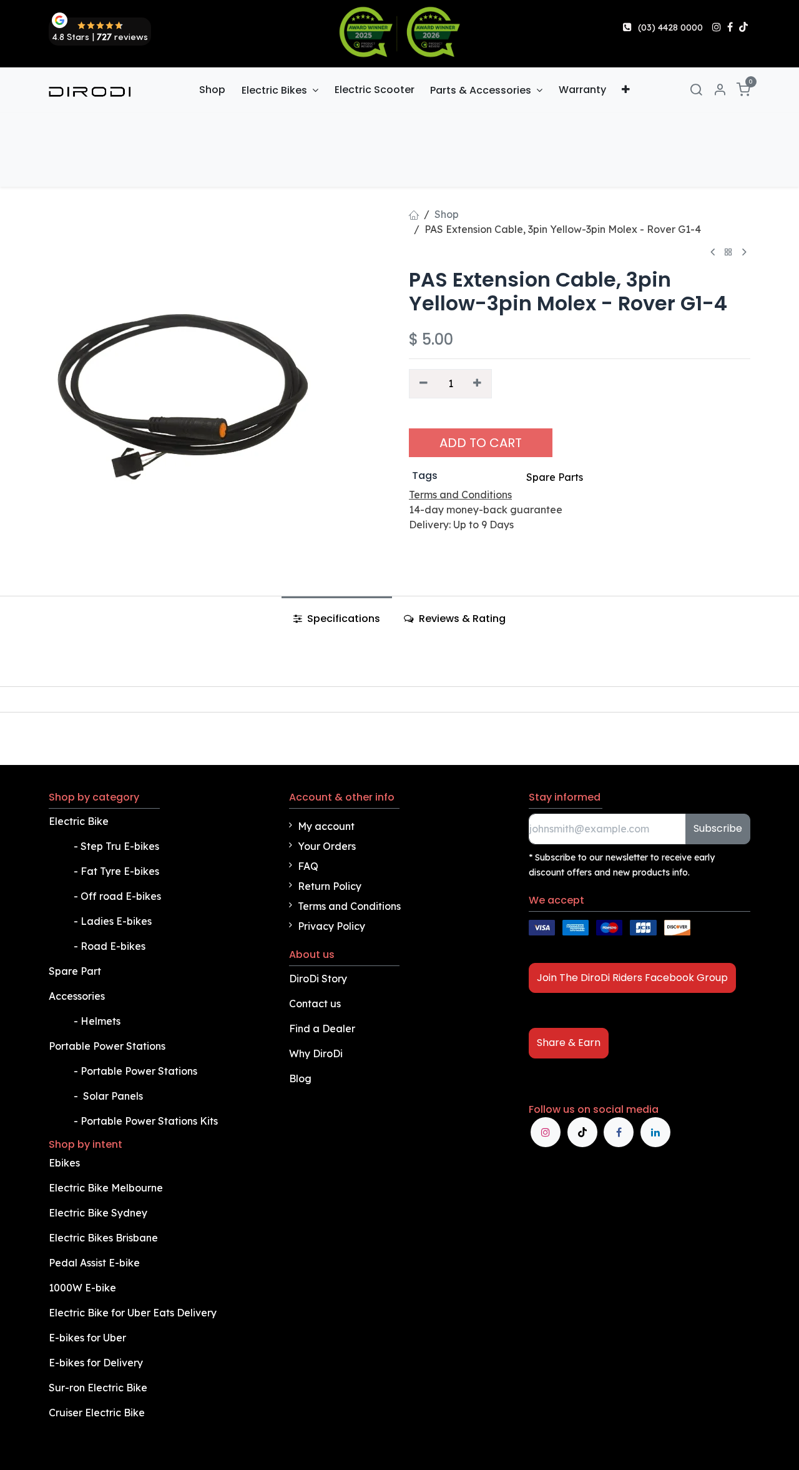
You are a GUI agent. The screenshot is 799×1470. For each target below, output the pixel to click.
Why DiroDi (316, 1053)
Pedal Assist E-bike (94, 1262)
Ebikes (64, 1163)
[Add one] (478, 383)
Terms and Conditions (349, 906)
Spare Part (75, 971)
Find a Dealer (322, 1028)
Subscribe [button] (718, 828)
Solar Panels (113, 1096)
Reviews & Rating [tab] (461, 618)
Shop (446, 214)
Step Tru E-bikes (120, 846)
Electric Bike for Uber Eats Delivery (134, 1312)
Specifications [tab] (342, 618)
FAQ (308, 866)
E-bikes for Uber (87, 1337)
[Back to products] (728, 253)
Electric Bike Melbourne (107, 1187)
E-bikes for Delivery (97, 1362)
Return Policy (329, 886)
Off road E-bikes (121, 896)
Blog (300, 1078)
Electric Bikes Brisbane (104, 1237)
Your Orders (327, 846)
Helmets (100, 1021)
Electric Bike (80, 821)
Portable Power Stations (108, 1046)
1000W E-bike (82, 1287)
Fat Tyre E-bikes (121, 871)
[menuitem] (212, 89)
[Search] (696, 90)
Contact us (315, 1003)
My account (326, 826)
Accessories (77, 996)
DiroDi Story (318, 978)
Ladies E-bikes (116, 921)
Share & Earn (568, 1042)
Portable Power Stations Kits (150, 1121)
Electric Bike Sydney (99, 1212)
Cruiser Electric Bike (98, 1412)
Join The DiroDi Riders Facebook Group (632, 977)
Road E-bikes (114, 946)
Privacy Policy (331, 926)
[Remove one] (423, 383)
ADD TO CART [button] (480, 442)
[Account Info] (720, 90)
